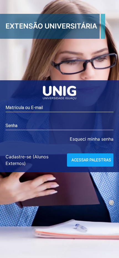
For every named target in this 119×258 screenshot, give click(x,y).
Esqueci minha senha (91, 139)
